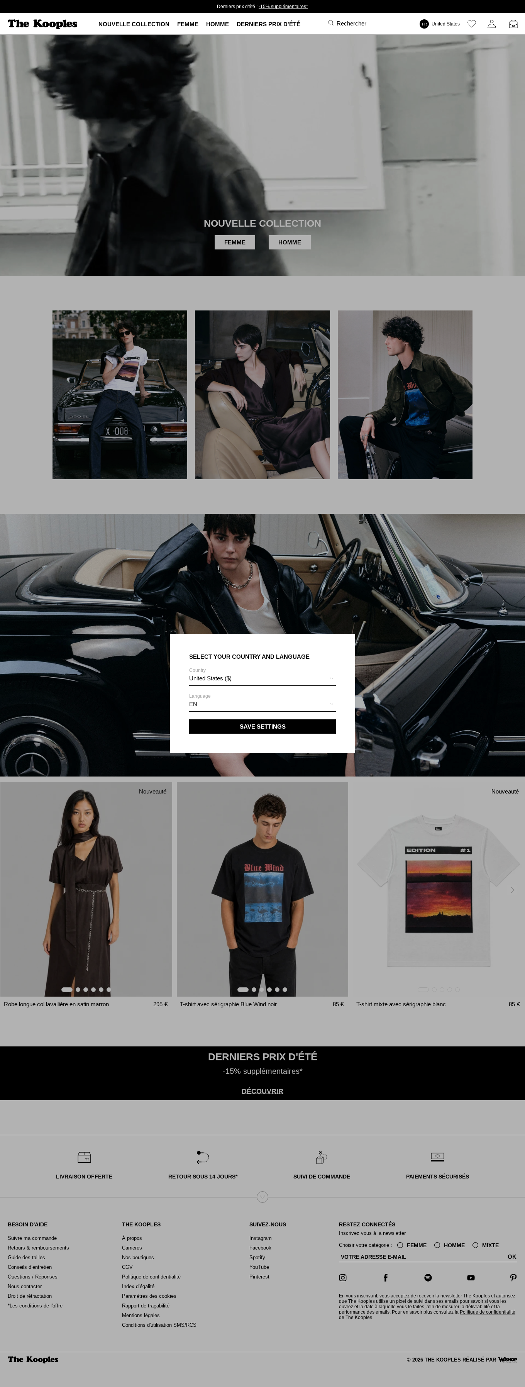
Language (200, 700)
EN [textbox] (193, 704)
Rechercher (351, 23)
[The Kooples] (43, 24)
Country (210, 675)
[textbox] (262, 678)
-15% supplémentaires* (283, 6)
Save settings (263, 726)
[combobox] (262, 679)
